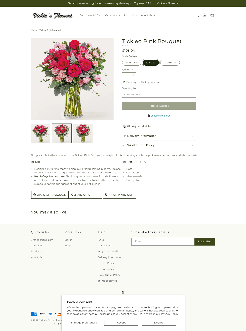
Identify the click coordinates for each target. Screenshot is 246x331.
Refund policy (106, 268)
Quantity (127, 69)
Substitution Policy (109, 274)
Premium (170, 62)
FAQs (101, 239)
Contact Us (104, 245)
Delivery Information (110, 257)
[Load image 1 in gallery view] (40, 133)
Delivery (131, 82)
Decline (158, 322)
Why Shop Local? (108, 251)
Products (36, 251)
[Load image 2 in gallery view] (61, 133)
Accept (121, 322)
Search (68, 239)
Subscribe (205, 241)
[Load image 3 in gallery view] (83, 133)
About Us (36, 257)
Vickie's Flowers (47, 320)
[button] (112, 15)
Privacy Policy (169, 313)
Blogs (67, 245)
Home (34, 30)
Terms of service (107, 280)
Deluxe (150, 62)
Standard (132, 62)
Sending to (134, 88)
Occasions (37, 245)
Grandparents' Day (42, 239)
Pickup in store (150, 82)
